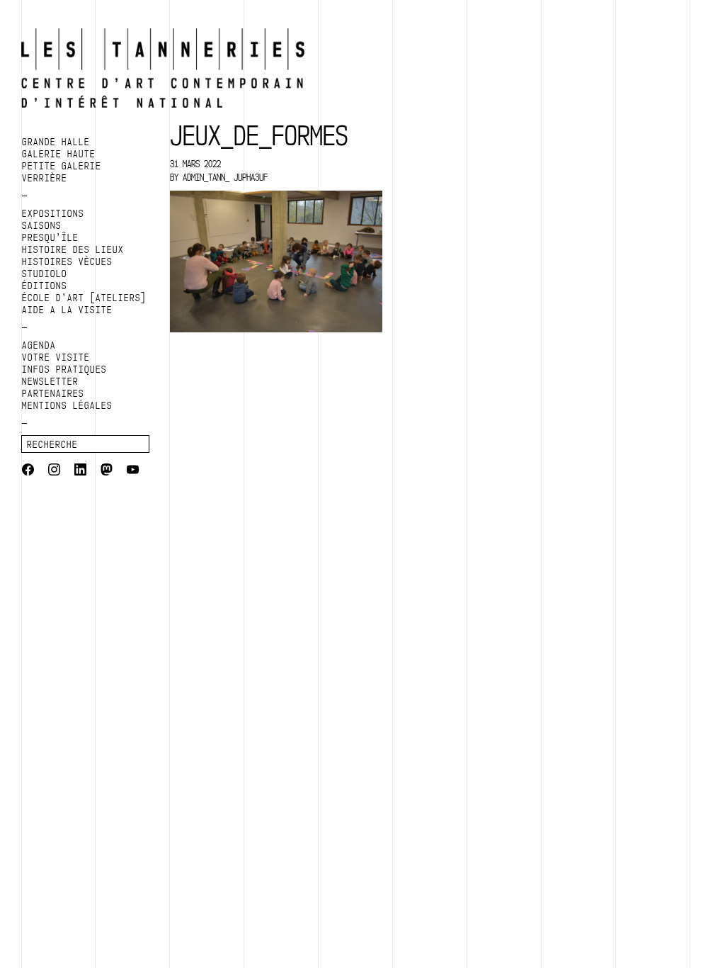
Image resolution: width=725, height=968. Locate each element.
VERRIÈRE (44, 178)
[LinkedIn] (80, 471)
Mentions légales (67, 405)
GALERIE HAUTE (59, 153)
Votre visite (56, 357)
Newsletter (50, 381)
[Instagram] (54, 471)
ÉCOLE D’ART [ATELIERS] (84, 297)
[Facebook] (28, 471)
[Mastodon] (107, 471)
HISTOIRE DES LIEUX (73, 249)
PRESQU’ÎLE (50, 237)
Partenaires (53, 393)
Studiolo (44, 273)
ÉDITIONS (44, 285)
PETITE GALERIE (61, 165)
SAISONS (42, 225)
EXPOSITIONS (53, 213)
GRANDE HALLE (56, 141)
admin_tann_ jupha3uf (225, 177)
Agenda (39, 345)
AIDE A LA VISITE (67, 309)
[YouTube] (133, 471)
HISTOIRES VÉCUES (67, 261)
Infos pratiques (64, 369)
